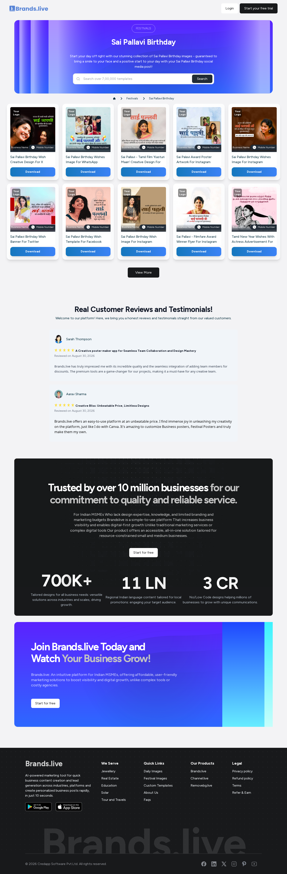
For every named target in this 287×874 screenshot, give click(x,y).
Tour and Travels (113, 800)
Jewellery (108, 771)
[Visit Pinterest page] (247, 863)
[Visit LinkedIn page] (216, 863)
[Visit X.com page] (226, 863)
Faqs (147, 800)
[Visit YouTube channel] (257, 863)
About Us (151, 793)
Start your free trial (258, 8)
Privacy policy (242, 771)
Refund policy (242, 778)
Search (202, 79)
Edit (23, 135)
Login (229, 8)
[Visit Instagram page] (237, 863)
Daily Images (153, 771)
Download (32, 172)
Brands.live (44, 763)
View (39, 135)
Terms (236, 785)
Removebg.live (201, 785)
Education (109, 785)
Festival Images (155, 778)
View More (143, 272)
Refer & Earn (241, 793)
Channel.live (199, 778)
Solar (105, 793)
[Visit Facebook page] (206, 863)
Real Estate (110, 778)
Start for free (143, 553)
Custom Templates (158, 785)
